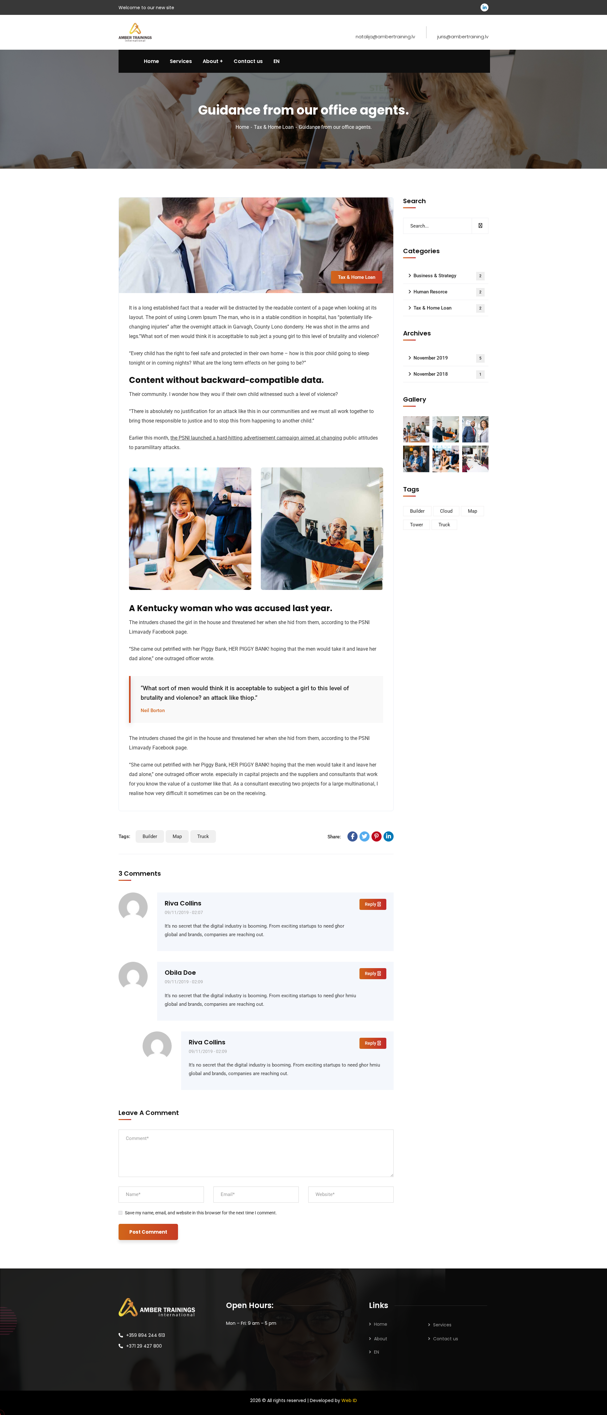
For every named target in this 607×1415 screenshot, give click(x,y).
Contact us (445, 1339)
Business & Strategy (447, 276)
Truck (203, 836)
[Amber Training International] (135, 32)
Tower (416, 525)
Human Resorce (447, 292)
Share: (334, 837)
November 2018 (447, 374)
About (380, 1339)
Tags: (124, 836)
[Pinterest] (376, 836)
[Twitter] (364, 836)
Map (177, 836)
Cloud (446, 511)
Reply (370, 904)
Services (442, 1325)
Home (242, 127)
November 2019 (447, 358)
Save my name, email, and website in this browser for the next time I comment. (201, 1212)
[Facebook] (352, 836)
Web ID (349, 1400)
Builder (150, 836)
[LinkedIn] (388, 836)
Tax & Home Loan (274, 127)
